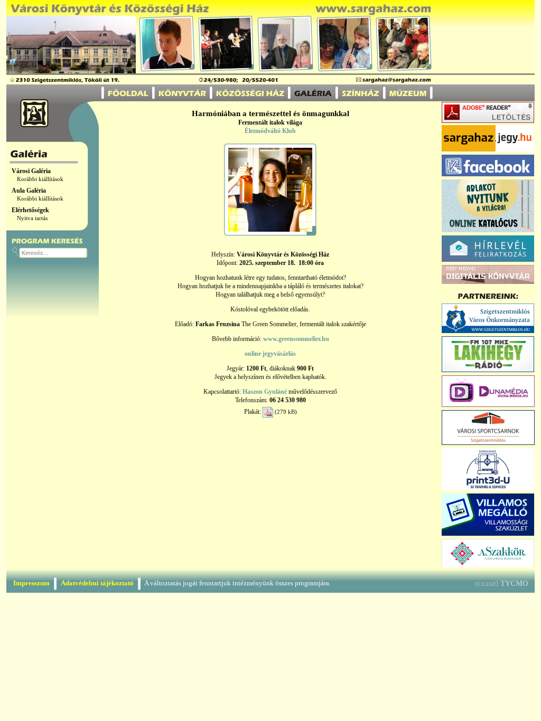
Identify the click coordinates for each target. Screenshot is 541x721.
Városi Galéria (31, 171)
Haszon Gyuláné (264, 391)
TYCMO (514, 583)
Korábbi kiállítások (40, 179)
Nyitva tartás (32, 218)
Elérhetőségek (30, 210)
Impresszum (31, 583)
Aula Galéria (29, 190)
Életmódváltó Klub (270, 131)
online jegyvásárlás (270, 353)
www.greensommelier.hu (296, 339)
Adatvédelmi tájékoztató (97, 583)
